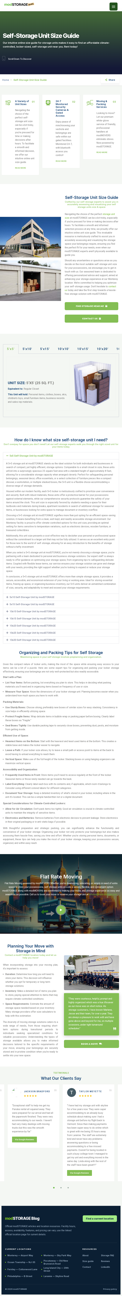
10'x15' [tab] (83, 349)
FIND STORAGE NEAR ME (90, 306)
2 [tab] (61, 1187)
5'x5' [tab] (11, 349)
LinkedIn (105, 1267)
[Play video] (61, 909)
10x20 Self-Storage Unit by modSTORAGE (33, 625)
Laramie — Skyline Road (56, 1276)
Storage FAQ (107, 1255)
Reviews (105, 1261)
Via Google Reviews (24, 1139)
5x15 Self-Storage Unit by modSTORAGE (32, 604)
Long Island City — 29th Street (56, 1269)
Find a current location (100, 1218)
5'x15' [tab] (45, 349)
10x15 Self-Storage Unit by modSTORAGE (33, 618)
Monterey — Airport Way (20, 1255)
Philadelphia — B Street (19, 1276)
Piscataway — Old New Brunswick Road (56, 1262)
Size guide (88, 1261)
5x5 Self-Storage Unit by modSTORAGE (31, 455)
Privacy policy (110, 1289)
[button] (114, 7)
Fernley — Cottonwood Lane (22, 1269)
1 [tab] (54, 1187)
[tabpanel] (61, 385)
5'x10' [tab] (27, 349)
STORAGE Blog (22, 1218)
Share (112, 80)
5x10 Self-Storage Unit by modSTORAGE (32, 597)
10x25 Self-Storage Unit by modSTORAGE (33, 632)
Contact (86, 1267)
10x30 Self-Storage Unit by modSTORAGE (33, 640)
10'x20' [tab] (102, 349)
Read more (20, 168)
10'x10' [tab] (63, 349)
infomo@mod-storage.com (103, 894)
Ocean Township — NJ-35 (21, 1262)
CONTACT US (89, 318)
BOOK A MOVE (89, 1044)
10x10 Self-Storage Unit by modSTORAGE (33, 611)
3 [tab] (68, 1187)
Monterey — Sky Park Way (57, 1255)
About (85, 1255)
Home (5, 79)
